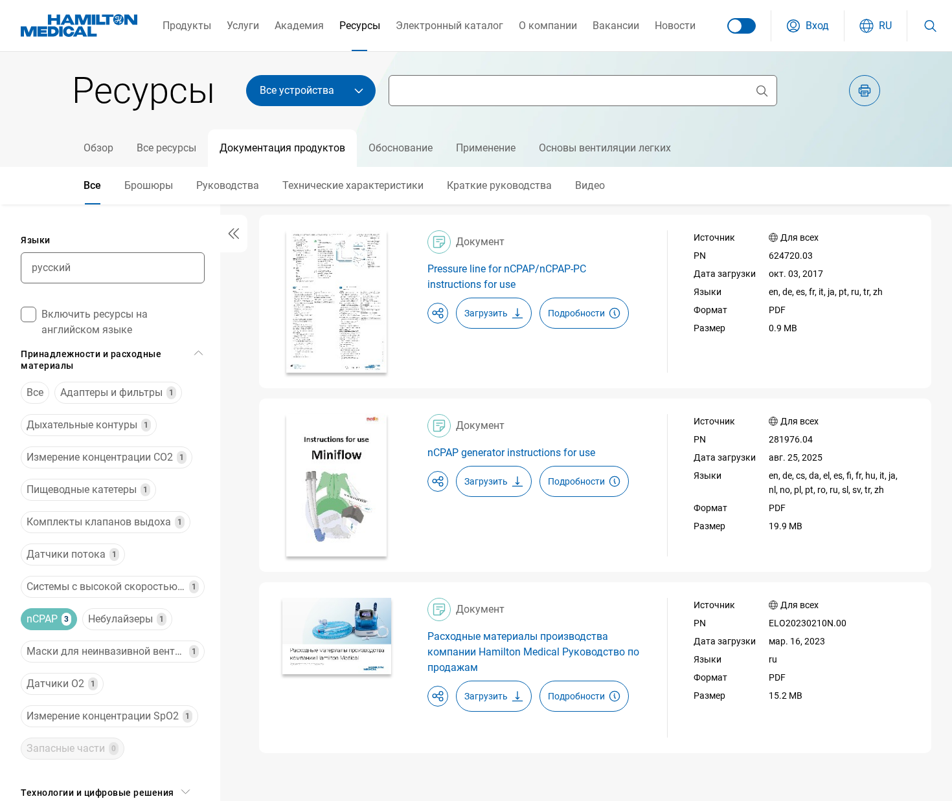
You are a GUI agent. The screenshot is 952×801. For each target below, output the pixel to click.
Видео (590, 185)
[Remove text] (761, 90)
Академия (299, 25)
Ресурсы (359, 25)
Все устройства (297, 90)
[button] (807, 25)
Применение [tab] (486, 148)
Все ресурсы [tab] (166, 148)
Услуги (243, 25)
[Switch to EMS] (741, 25)
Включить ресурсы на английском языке (94, 322)
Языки (36, 240)
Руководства (227, 185)
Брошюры (148, 185)
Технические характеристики (353, 185)
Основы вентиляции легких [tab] (605, 148)
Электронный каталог (449, 25)
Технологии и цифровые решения (97, 792)
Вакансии (616, 25)
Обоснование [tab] (400, 148)
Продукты (187, 25)
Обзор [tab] (98, 148)
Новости (675, 25)
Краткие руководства (499, 185)
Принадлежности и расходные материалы (91, 360)
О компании (548, 25)
